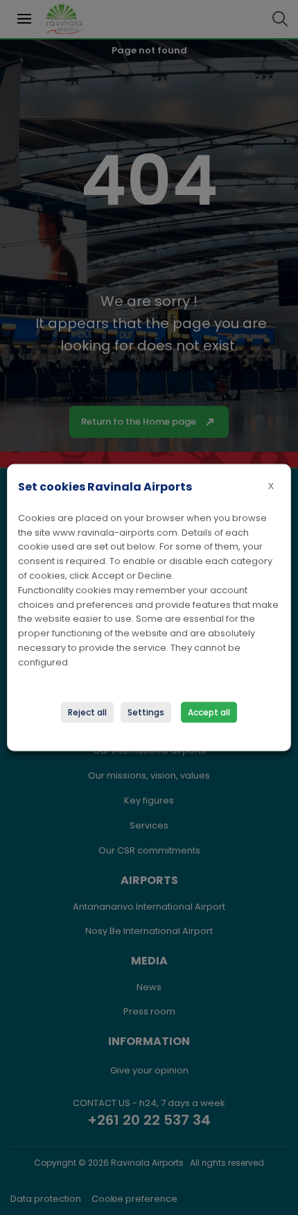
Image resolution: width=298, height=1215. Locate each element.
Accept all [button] (209, 712)
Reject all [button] (87, 712)
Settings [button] (146, 712)
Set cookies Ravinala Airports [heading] (105, 486)
